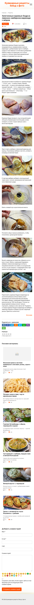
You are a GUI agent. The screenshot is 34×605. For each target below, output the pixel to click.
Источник (29, 315)
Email (4, 539)
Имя (3, 531)
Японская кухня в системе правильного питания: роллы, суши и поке (16, 364)
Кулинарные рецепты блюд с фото (17, 4)
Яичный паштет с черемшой (13, 483)
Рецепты (5, 24)
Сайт (3, 546)
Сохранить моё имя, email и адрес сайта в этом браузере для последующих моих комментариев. (16, 582)
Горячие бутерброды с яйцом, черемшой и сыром (14, 425)
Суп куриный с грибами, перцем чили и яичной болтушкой (16, 454)
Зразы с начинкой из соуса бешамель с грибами (13, 512)
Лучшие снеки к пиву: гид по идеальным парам (13, 395)
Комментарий (6, 553)
